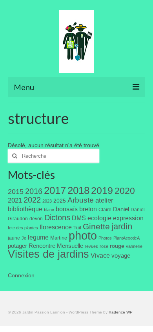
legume (38, 237)
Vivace (100, 255)
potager (17, 245)
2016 (33, 191)
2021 (15, 200)
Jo (24, 238)
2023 (47, 201)
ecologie (99, 217)
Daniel (121, 209)
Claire (104, 209)
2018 (78, 190)
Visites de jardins (48, 254)
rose (104, 246)
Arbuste (80, 200)
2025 (59, 200)
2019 (102, 190)
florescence (56, 227)
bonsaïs (67, 208)
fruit (77, 228)
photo (83, 235)
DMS (79, 217)
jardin (121, 226)
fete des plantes (23, 227)
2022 (32, 200)
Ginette (96, 226)
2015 (16, 192)
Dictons (57, 217)
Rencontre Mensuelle (56, 246)
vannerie (134, 246)
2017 (55, 190)
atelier (104, 200)
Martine (58, 238)
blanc (49, 209)
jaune (14, 238)
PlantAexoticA (126, 238)
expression (128, 217)
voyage (120, 255)
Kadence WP (121, 312)
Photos (105, 238)
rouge (117, 246)
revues (91, 246)
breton (88, 208)
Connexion (21, 275)
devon (36, 218)
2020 (125, 191)
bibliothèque (25, 209)
